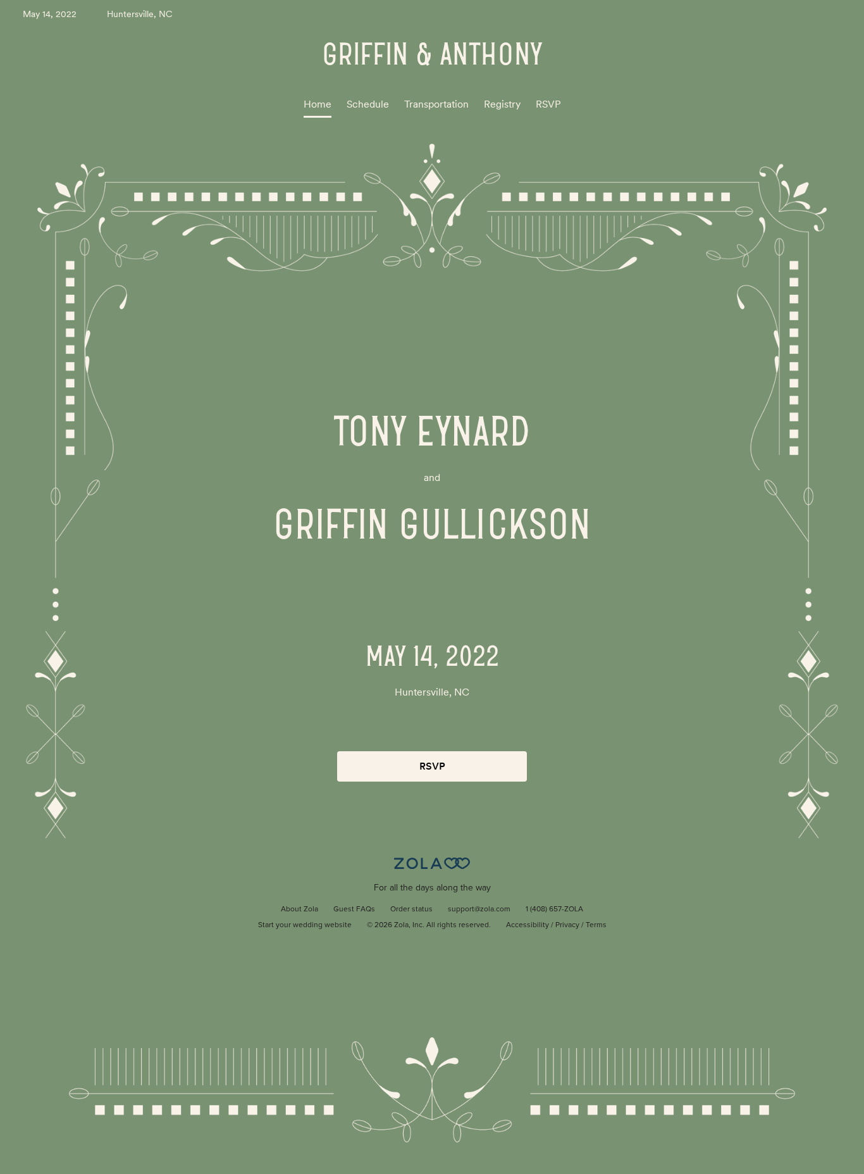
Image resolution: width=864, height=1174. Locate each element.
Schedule (368, 104)
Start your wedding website (305, 925)
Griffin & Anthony (432, 53)
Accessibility (527, 925)
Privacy (567, 925)
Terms (596, 925)
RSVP (548, 104)
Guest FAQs (354, 909)
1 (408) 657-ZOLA (554, 909)
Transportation (436, 104)
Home (317, 104)
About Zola (299, 909)
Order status (411, 909)
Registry (502, 104)
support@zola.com (479, 909)
